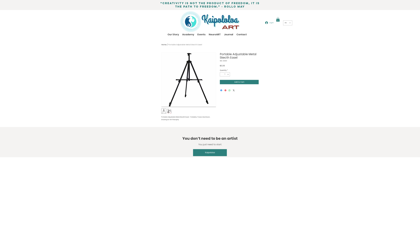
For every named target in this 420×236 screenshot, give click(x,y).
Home (163, 44)
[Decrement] (221, 74)
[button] (278, 19)
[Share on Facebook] (221, 90)
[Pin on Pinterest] (225, 90)
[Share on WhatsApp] (229, 90)
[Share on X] (233, 90)
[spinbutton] (225, 74)
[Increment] (228, 74)
